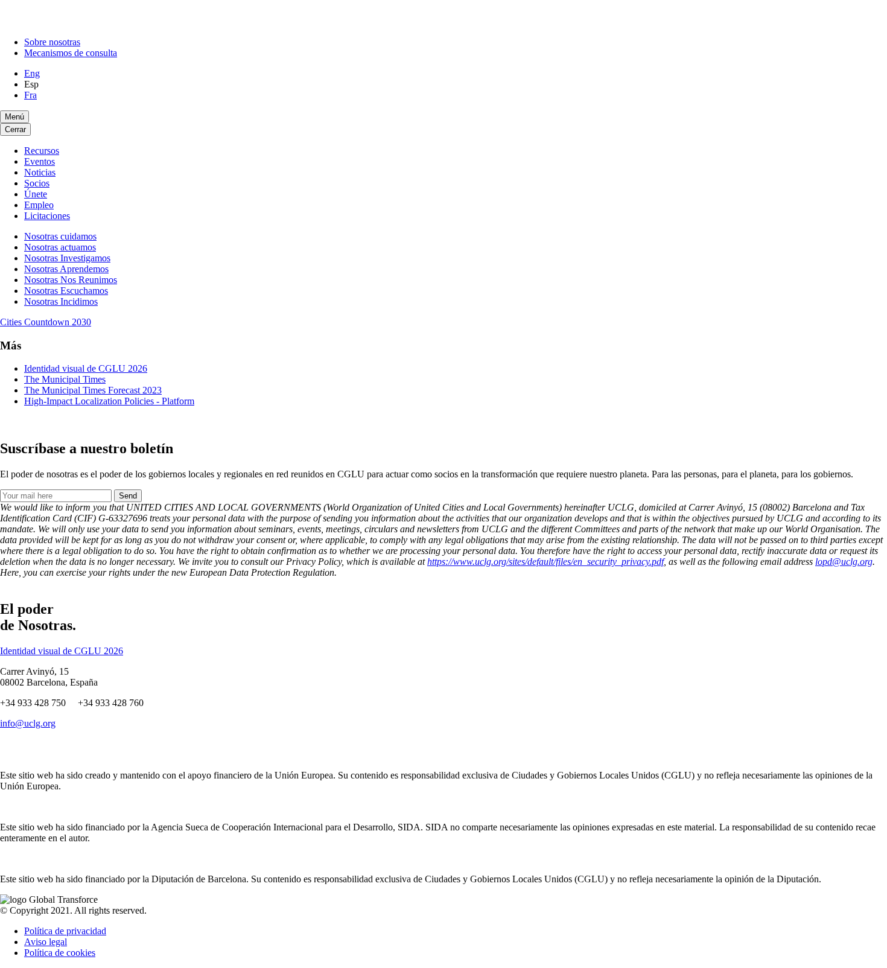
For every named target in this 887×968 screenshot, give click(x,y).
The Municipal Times (65, 379)
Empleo (39, 205)
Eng (32, 73)
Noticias (40, 172)
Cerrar (15, 129)
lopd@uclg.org (844, 561)
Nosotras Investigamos (67, 258)
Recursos (41, 150)
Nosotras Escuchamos (66, 290)
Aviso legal (45, 942)
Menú (14, 116)
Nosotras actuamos (60, 247)
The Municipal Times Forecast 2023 (93, 390)
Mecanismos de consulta (70, 53)
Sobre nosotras (52, 42)
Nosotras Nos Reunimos (70, 280)
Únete (35, 194)
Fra (30, 95)
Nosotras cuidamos (60, 236)
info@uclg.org (28, 723)
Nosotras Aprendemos (66, 269)
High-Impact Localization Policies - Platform (109, 401)
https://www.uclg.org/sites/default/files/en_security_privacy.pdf (545, 561)
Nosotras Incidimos (61, 301)
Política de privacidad (65, 931)
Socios (36, 183)
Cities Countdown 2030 (45, 322)
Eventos (39, 161)
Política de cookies (59, 952)
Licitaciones (47, 216)
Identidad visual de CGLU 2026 (85, 368)
